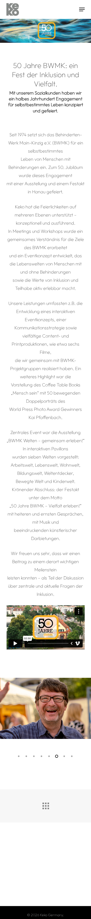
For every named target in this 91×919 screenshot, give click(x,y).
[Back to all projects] (45, 805)
